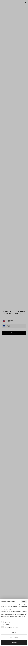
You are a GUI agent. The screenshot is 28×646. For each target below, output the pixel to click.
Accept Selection (14, 637)
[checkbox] (5, 622)
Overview (24, 601)
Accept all (14, 642)
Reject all (14, 632)
